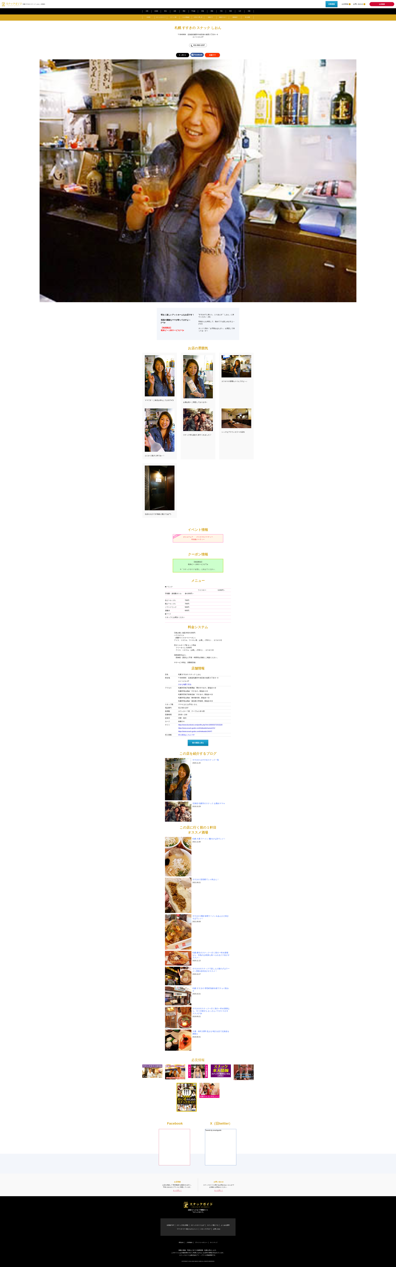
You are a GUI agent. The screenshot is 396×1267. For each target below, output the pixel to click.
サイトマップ (213, 1242)
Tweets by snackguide (213, 1130)
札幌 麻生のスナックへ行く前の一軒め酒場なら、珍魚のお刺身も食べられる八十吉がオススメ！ (211, 955)
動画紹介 (235, 17)
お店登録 (345, 4)
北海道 (156, 11)
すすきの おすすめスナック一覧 (205, 760)
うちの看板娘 (185, 17)
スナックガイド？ (161, 17)
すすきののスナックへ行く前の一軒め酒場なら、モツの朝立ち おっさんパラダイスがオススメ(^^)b (211, 1010)
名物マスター (222, 17)
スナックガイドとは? (197, 1225)
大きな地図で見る (184, 684)
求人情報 (247, 17)
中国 (221, 11)
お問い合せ (216, 1229)
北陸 (175, 11)
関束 (184, 11)
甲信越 (193, 11)
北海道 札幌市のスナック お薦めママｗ (208, 803)
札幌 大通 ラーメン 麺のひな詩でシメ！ (209, 839)
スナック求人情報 (182, 1225)
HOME (148, 17)
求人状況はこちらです (186, 735)
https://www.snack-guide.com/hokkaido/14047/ (195, 731)
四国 (230, 11)
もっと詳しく (177, 1190)
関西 (212, 11)
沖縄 (249, 11)
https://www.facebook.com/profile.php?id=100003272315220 (200, 725)
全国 (147, 11)
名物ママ (210, 17)
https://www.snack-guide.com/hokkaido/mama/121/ (196, 728)
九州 (240, 11)
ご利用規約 (189, 1242)
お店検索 (382, 4)
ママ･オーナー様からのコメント (187, 1229)
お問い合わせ (358, 4)
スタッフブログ (205, 1229)
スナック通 (173, 17)
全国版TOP (170, 1225)
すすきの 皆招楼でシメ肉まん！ (205, 879)
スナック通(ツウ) (212, 1225)
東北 (165, 11)
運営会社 (181, 1242)
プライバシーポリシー (201, 1242)
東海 (202, 11)
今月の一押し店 (198, 17)
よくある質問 (225, 1225)
